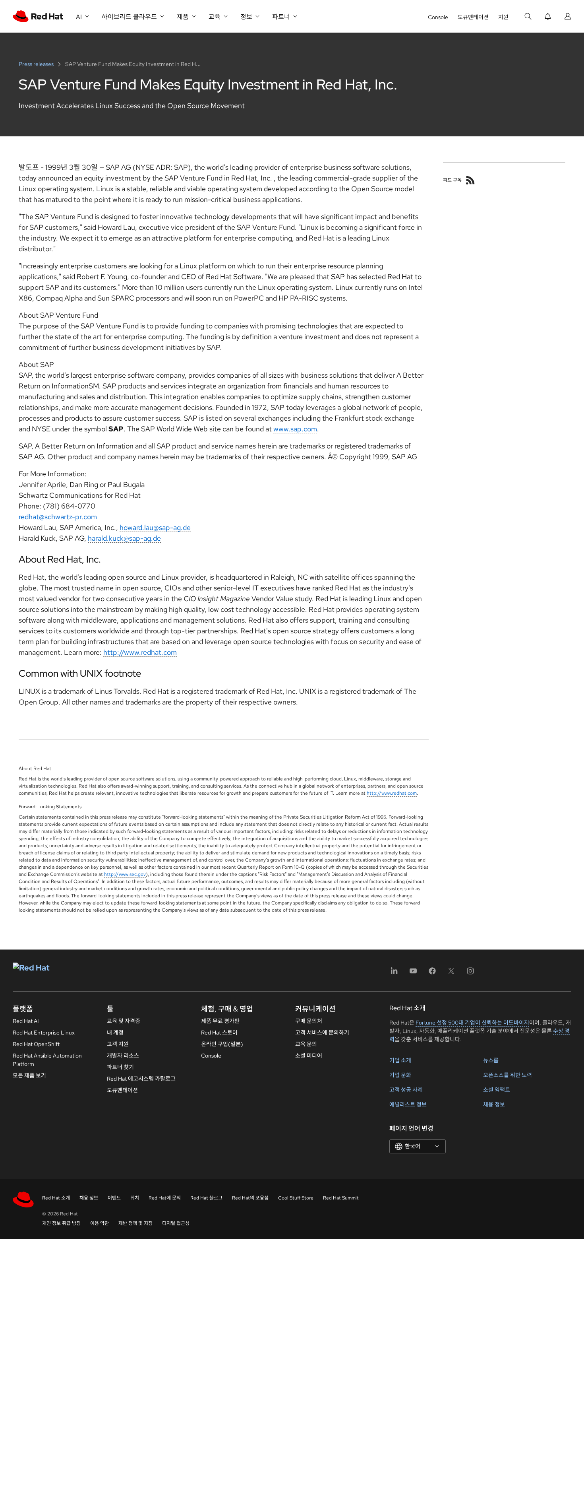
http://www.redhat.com (140, 652)
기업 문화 (400, 1075)
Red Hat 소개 (56, 1198)
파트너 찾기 (120, 1067)
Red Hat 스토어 (219, 1032)
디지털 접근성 (176, 1223)
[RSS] (470, 180)
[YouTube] (413, 973)
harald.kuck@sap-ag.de (124, 538)
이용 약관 (99, 1223)
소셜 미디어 (308, 1055)
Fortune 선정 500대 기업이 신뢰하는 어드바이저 (472, 1022)
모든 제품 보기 (29, 1075)
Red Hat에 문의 (165, 1198)
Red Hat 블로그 (206, 1198)
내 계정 (115, 1032)
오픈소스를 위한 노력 (507, 1075)
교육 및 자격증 (123, 1021)
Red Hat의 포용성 (250, 1198)
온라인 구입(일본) (222, 1044)
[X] (451, 973)
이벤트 (114, 1198)
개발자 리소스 (123, 1055)
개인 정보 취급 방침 (61, 1223)
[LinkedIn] (394, 973)
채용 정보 (494, 1104)
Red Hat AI (26, 1021)
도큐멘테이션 (473, 17)
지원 (503, 17)
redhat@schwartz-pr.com (58, 516)
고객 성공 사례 (406, 1089)
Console (438, 17)
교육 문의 (306, 1044)
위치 (134, 1198)
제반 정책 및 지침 (135, 1223)
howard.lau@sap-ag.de (155, 527)
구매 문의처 (308, 1021)
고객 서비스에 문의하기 (322, 1032)
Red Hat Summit (341, 1198)
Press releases (37, 64)
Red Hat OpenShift (36, 1044)
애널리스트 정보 (408, 1104)
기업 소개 (400, 1060)
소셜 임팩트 (496, 1089)
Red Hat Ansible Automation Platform (47, 1060)
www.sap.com (295, 428)
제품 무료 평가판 (220, 1021)
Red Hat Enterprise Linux (44, 1032)
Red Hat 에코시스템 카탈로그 (141, 1078)
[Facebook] (432, 973)
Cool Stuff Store (295, 1198)
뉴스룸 (491, 1060)
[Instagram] (470, 973)
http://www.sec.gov (125, 874)
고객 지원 (118, 1044)
